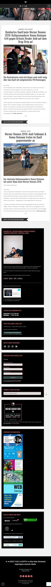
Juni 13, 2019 (6, 122)
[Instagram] (22, 6)
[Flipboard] (26, 576)
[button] (3, 584)
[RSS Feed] (23, 576)
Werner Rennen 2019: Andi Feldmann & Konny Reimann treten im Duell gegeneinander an (25, 137)
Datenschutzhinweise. (16, 381)
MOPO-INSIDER (29, 29)
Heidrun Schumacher (28, 580)
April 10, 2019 (7, 219)
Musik (28, 131)
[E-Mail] (21, 576)
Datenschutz (25, 571)
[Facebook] (20, 6)
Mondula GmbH (25, 583)
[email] (26, 6)
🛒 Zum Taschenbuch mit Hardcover (11, 300)
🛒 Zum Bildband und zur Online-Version (12, 299)
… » (25, 116)
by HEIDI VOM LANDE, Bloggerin (16, 122)
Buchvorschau (15, 296)
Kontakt (21, 569)
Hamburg (21, 29)
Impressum (28, 569)
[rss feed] (24, 6)
